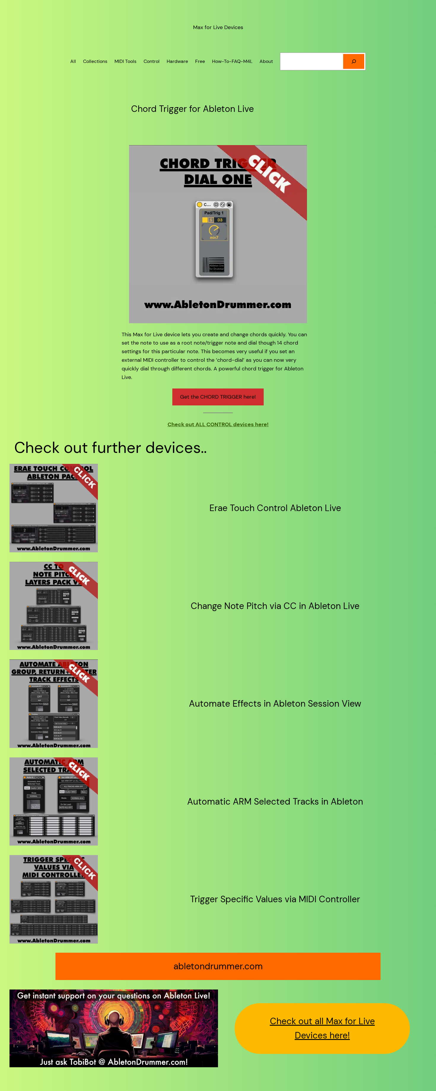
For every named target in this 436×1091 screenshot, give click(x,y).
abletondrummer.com (218, 966)
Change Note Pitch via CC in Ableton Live (275, 606)
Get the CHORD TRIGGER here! (218, 396)
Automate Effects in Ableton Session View (275, 703)
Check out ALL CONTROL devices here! (218, 424)
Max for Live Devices (218, 27)
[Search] (353, 61)
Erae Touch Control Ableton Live (275, 508)
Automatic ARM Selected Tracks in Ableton (275, 801)
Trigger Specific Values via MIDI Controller (275, 899)
